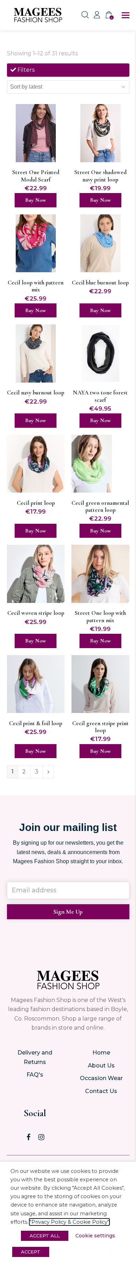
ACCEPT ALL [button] (45, 1235)
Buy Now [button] (100, 640)
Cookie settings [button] (95, 1235)
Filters (25, 70)
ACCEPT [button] (30, 1252)
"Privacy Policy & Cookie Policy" (69, 1222)
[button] (125, 15)
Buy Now (35, 200)
